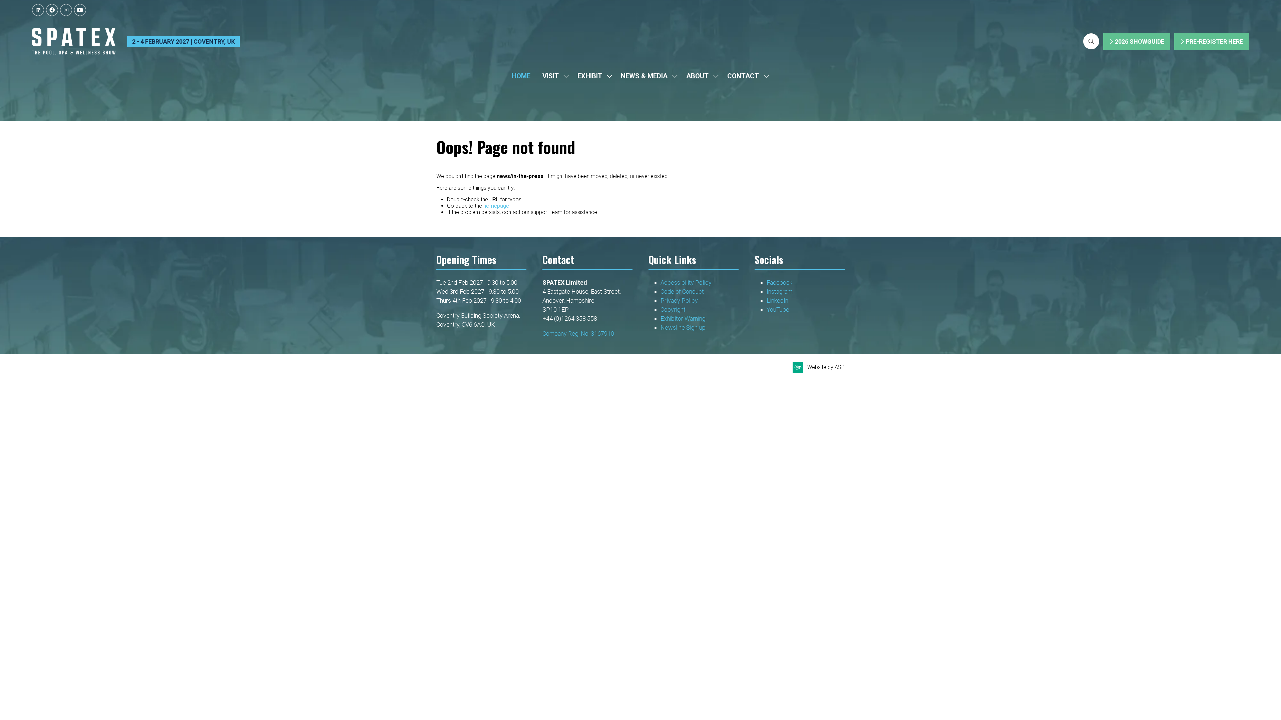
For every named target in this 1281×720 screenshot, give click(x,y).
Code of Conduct (682, 291)
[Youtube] (80, 10)
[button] (1091, 41)
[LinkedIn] (38, 10)
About (697, 76)
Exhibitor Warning (683, 318)
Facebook (779, 282)
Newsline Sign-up (683, 327)
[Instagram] (66, 10)
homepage (496, 206)
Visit (550, 76)
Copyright (674, 309)
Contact (743, 76)
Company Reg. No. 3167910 (578, 333)
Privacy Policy (680, 300)
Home (521, 76)
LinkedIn (777, 300)
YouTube (778, 309)
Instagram (780, 291)
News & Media (644, 76)
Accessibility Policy (686, 282)
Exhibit (589, 76)
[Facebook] (52, 10)
